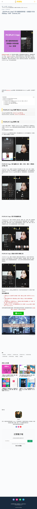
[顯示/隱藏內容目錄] (33, 97)
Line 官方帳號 (22, 309)
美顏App (21, 356)
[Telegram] (23, 500)
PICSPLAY (4, 354)
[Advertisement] (18, 21)
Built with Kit (19, 446)
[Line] (20, 500)
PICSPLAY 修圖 (28, 354)
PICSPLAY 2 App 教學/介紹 (7, 99)
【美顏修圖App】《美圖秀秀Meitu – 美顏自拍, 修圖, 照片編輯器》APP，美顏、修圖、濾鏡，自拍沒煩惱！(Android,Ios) (9, 389)
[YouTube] (20, 427)
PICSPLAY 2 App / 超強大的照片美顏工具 (11, 103)
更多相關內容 (7, 104)
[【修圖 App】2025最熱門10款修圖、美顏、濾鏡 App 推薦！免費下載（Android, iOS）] (10, 369)
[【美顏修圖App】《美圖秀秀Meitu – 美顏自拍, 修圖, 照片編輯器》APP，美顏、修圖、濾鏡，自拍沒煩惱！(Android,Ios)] (10, 382)
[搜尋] (34, 1)
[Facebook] (16, 427)
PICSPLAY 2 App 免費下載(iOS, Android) (10, 98)
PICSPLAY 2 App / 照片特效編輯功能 (10, 102)
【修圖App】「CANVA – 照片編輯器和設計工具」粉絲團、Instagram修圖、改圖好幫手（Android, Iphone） (27, 389)
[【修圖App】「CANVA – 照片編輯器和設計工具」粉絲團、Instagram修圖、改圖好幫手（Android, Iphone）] (27, 382)
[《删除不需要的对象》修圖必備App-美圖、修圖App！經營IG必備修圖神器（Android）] (27, 369)
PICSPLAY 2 (9, 55)
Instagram (15, 309)
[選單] (2, 1)
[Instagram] (18, 427)
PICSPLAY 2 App (15, 354)
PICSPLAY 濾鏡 (11, 356)
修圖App (16, 356)
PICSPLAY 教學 (4, 356)
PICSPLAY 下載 (21, 354)
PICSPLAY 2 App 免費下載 (18, 113)
